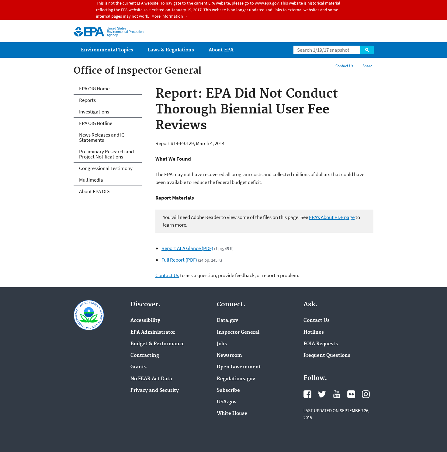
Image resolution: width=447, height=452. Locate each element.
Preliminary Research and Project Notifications (106, 154)
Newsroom (229, 355)
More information (167, 16)
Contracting (144, 355)
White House (232, 413)
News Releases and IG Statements (101, 137)
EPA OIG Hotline (95, 123)
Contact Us (344, 65)
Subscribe (228, 390)
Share (367, 65)
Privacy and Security (154, 390)
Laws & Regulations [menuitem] (171, 50)
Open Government (239, 367)
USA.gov (227, 402)
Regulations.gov (236, 379)
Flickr (351, 394)
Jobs (222, 344)
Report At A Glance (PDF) (187, 248)
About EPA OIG (94, 191)
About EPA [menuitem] (221, 50)
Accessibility (145, 320)
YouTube (337, 394)
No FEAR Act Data (151, 379)
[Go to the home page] (89, 32)
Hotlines (313, 332)
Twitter (322, 394)
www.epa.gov (267, 3)
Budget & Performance (157, 344)
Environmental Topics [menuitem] (107, 50)
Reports (87, 100)
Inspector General (238, 332)
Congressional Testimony (106, 168)
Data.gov (227, 320)
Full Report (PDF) (179, 259)
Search (367, 50)
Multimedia (91, 179)
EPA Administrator (152, 332)
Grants (138, 367)
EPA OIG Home (94, 88)
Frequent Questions (326, 355)
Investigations (94, 111)
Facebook (307, 394)
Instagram (366, 394)
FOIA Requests (320, 344)
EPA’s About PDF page (332, 217)
